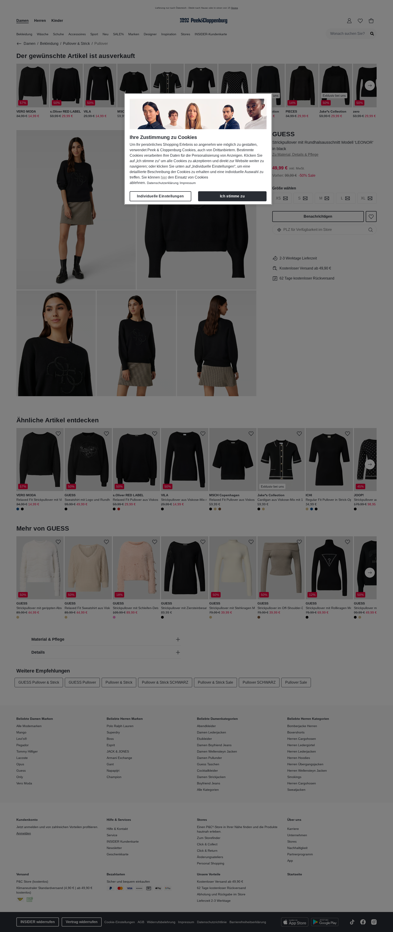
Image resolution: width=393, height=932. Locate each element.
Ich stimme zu (232, 196)
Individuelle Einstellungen (160, 196)
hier (164, 177)
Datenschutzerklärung (163, 183)
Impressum (188, 183)
